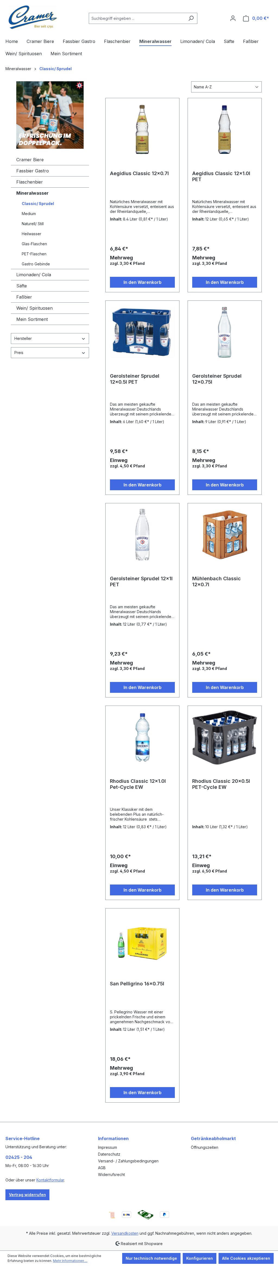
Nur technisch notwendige (151, 1258)
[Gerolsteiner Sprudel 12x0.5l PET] (142, 332)
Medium (29, 213)
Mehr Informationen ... (70, 1261)
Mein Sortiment (32, 319)
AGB (102, 1167)
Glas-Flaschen (34, 243)
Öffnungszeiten (204, 1147)
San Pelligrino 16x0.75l (137, 983)
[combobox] (137, 18)
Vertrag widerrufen (27, 1194)
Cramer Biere (30, 159)
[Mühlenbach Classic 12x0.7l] (224, 535)
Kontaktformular (50, 1180)
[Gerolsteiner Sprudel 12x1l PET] (142, 535)
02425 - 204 (18, 1157)
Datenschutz (109, 1154)
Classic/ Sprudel (38, 203)
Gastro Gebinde (36, 264)
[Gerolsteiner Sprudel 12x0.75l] (224, 332)
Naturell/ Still (33, 223)
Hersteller (23, 338)
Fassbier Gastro (32, 170)
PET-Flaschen (34, 254)
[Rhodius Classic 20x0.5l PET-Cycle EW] (224, 737)
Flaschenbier (29, 182)
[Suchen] (191, 18)
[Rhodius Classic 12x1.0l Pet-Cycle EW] (142, 737)
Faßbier (24, 297)
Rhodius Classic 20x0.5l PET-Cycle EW (221, 784)
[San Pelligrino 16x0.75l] (142, 940)
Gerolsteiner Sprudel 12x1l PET (141, 581)
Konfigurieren (199, 1258)
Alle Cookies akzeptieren (246, 1258)
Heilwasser (31, 233)
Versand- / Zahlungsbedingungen (128, 1161)
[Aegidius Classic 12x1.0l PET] (224, 130)
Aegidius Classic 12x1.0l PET (221, 176)
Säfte (21, 285)
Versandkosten (124, 1233)
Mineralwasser (32, 193)
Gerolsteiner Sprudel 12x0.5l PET (134, 379)
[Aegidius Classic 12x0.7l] (142, 130)
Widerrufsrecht (111, 1174)
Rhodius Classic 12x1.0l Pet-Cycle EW (138, 784)
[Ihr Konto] (232, 18)
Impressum (107, 1147)
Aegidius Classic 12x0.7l (139, 173)
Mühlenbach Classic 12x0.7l (216, 581)
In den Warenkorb (143, 282)
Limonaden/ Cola (33, 274)
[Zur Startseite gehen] (32, 17)
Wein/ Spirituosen (34, 308)
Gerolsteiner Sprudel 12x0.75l (217, 379)
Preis (18, 352)
